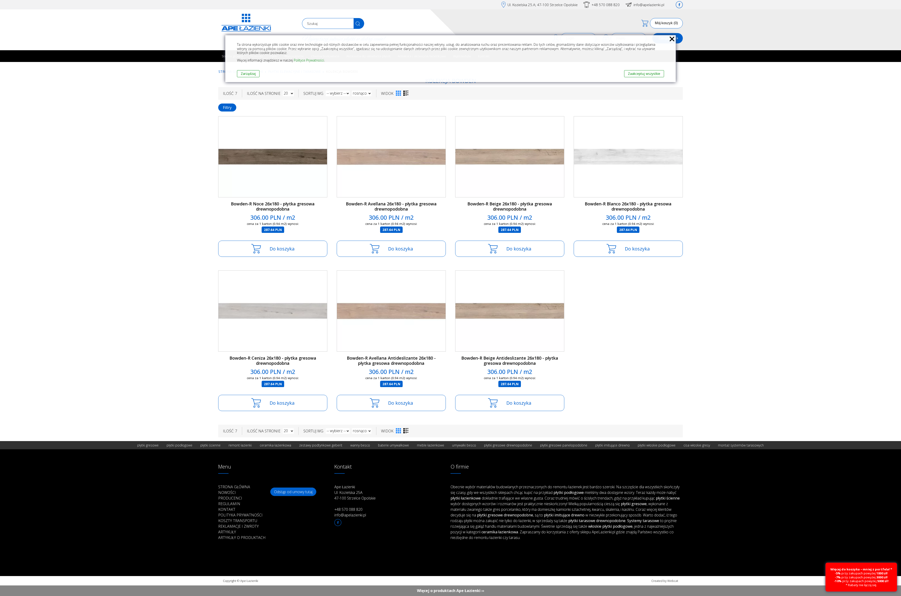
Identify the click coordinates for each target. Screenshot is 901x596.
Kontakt (226, 509)
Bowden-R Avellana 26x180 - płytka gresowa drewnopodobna (391, 206)
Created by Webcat (664, 581)
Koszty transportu (237, 520)
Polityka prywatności (240, 515)
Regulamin (229, 503)
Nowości (227, 492)
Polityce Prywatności (309, 60)
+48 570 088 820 (606, 4)
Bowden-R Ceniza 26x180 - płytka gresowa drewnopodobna (272, 360)
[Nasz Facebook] (679, 4)
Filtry (227, 107)
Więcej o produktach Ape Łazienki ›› (450, 590)
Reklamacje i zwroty (238, 526)
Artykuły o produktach (242, 537)
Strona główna (234, 486)
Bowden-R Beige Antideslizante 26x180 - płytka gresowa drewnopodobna (509, 360)
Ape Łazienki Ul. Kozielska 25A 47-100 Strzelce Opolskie (355, 492)
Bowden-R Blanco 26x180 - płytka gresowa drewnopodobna (628, 206)
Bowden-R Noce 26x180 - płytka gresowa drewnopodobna (273, 206)
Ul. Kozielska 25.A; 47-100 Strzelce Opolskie (543, 4)
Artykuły (227, 531)
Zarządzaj (248, 73)
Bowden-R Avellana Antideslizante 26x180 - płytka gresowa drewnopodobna (391, 360)
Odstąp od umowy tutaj (293, 491)
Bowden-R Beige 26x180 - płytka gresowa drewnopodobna (509, 206)
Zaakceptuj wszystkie (644, 73)
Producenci (230, 498)
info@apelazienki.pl (649, 4)
